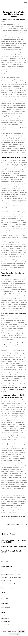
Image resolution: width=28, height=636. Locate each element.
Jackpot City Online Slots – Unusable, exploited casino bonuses (14, 14)
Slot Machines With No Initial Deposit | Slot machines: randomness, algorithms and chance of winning (13, 344)
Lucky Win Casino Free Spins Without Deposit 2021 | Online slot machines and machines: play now (13, 389)
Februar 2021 (4, 598)
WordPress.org (5, 624)
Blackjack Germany (6, 580)
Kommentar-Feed (5, 621)
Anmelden (4, 615)
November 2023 (5, 596)
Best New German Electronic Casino (14, 524)
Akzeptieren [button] (21, 631)
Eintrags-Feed (5, 618)
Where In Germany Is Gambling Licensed (11, 577)
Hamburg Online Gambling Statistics (10, 583)
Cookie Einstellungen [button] (14, 634)
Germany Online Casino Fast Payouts (14, 546)
